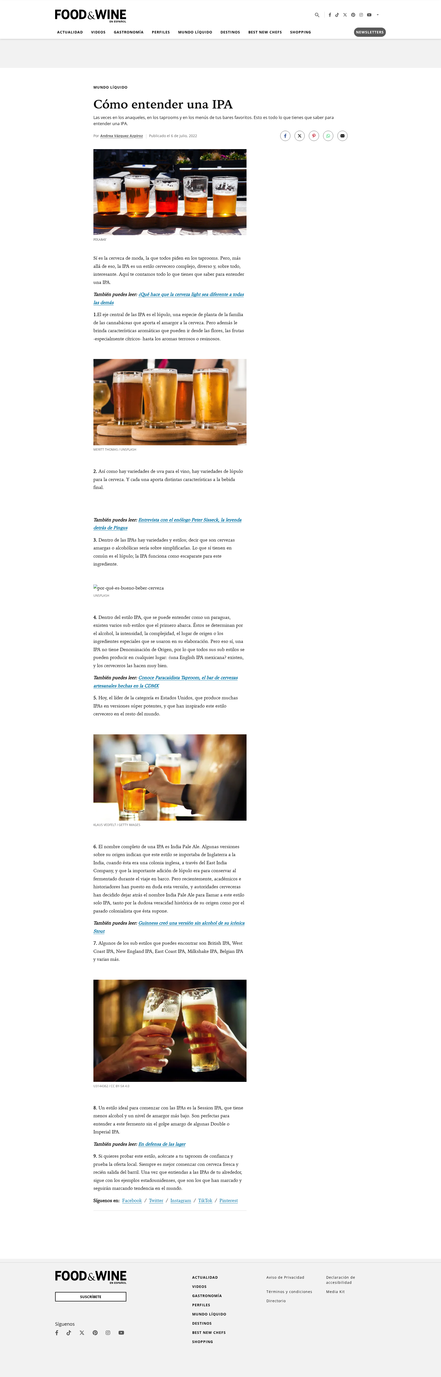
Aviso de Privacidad (285, 1277)
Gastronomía (129, 32)
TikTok (205, 1200)
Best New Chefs (265, 32)
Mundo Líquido (195, 32)
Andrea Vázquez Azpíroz (121, 135)
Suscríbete (90, 1296)
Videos (98, 32)
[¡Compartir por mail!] (342, 136)
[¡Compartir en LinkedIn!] (328, 136)
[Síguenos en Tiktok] (337, 14)
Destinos (230, 32)
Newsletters (370, 32)
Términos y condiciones (289, 1291)
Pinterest (228, 1200)
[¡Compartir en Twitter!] (300, 136)
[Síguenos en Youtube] (369, 14)
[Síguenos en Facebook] (330, 14)
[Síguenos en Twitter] (345, 14)
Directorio (276, 1300)
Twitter (156, 1200)
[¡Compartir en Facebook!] (285, 136)
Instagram (180, 1200)
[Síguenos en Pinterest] (353, 14)
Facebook (132, 1200)
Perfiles (161, 32)
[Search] (317, 14)
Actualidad (70, 32)
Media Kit (335, 1291)
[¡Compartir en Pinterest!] (314, 136)
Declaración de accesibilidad (340, 1280)
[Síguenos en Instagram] (361, 14)
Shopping (300, 32)
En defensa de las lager (161, 1144)
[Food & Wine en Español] (90, 14)
